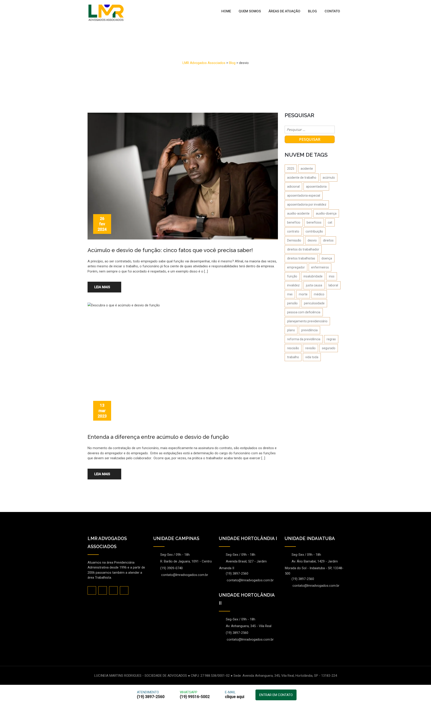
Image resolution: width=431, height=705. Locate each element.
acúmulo (329, 177)
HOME (226, 11)
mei (289, 294)
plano (291, 330)
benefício (293, 222)
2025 (290, 168)
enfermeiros (320, 267)
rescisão (293, 348)
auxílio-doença (326, 213)
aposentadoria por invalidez (306, 204)
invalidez (293, 285)
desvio (312, 240)
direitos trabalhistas (301, 258)
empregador (296, 267)
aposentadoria (316, 186)
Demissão (294, 240)
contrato (293, 231)
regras (331, 339)
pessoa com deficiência (303, 312)
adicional (293, 186)
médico (319, 294)
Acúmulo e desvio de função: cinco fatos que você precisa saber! (170, 250)
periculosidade (314, 303)
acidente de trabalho (301, 177)
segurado (328, 348)
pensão (292, 303)
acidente (307, 168)
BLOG (312, 11)
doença (326, 258)
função (292, 276)
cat (330, 222)
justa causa (314, 285)
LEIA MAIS (102, 287)
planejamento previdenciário (307, 321)
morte (303, 294)
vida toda (311, 357)
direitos (328, 240)
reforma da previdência (303, 339)
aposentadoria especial (303, 195)
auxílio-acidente (298, 213)
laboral (333, 285)
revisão (310, 348)
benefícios (314, 222)
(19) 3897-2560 (237, 573)
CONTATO (332, 11)
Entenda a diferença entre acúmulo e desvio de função (158, 437)
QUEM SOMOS (250, 11)
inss (331, 276)
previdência (309, 330)
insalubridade (313, 276)
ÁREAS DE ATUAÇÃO (284, 11)
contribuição (314, 231)
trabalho (293, 357)
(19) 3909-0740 (171, 568)
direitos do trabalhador (303, 249)
